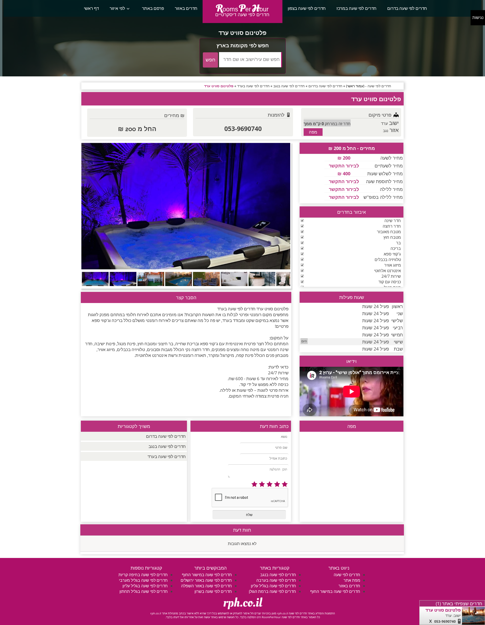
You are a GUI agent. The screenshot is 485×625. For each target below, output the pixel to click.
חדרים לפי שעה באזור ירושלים (206, 580)
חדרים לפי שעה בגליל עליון (273, 586)
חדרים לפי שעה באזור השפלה (206, 586)
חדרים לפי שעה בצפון (307, 8)
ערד (384, 123)
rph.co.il (242, 602)
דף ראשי (91, 8)
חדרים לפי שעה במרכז (356, 8)
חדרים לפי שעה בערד (167, 456)
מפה (313, 132)
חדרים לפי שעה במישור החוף (335, 591)
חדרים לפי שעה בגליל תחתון (143, 591)
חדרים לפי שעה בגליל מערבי (143, 580)
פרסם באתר (153, 8)
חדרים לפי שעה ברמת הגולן (272, 591)
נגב (385, 130)
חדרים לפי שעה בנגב (167, 446)
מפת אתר (352, 580)
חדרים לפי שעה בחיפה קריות (143, 574)
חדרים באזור (186, 8)
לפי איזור (117, 8)
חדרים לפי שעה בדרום (407, 8)
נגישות (477, 17)
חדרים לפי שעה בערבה (276, 580)
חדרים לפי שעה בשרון (213, 591)
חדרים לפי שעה (347, 574)
